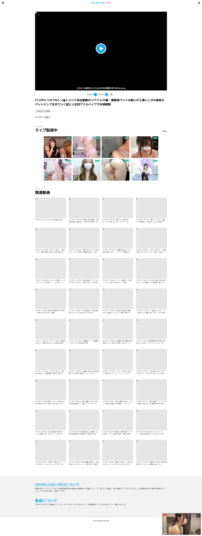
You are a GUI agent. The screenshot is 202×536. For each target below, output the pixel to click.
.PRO (101, 3)
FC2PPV (39, 117)
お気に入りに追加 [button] (44, 111)
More (165, 131)
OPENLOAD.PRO (103, 521)
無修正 (47, 117)
